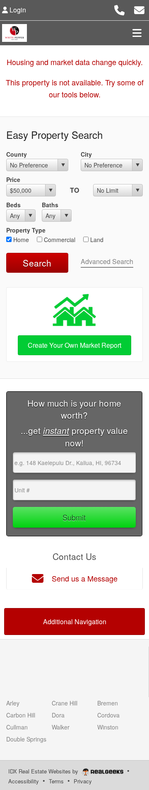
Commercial (58, 239)
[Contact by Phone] (119, 9)
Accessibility (23, 781)
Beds (13, 205)
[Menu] (137, 33)
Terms (56, 781)
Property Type (26, 230)
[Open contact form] (139, 9)
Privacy (83, 781)
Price (13, 179)
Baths (50, 205)
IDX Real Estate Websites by (44, 771)
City (86, 154)
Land (96, 239)
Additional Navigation (74, 621)
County (16, 154)
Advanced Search (107, 261)
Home (20, 239)
